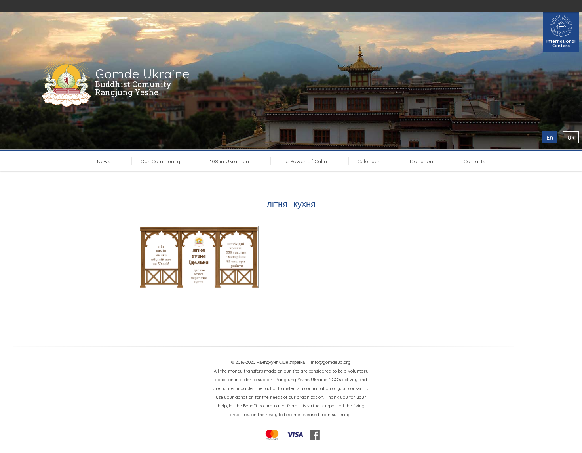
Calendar (368, 161)
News (103, 161)
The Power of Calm (303, 161)
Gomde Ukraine (142, 74)
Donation (421, 161)
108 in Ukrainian (229, 161)
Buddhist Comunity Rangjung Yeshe (133, 88)
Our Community (160, 161)
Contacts (474, 161)
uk (570, 137)
